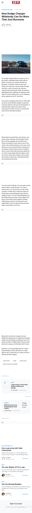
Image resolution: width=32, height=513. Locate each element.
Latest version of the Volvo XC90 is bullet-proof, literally (19, 386)
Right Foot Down (16, 504)
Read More (25, 458)
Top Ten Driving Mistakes (11, 484)
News (11, 9)
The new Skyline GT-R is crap (13, 467)
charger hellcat (6, 360)
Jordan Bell (8, 24)
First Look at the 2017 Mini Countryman (12, 449)
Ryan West (8, 457)
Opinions (6, 402)
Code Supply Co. (22, 507)
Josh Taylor (8, 474)
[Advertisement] (16, 44)
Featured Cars (5, 9)
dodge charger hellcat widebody (10, 364)
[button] (2, 2)
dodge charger (23, 360)
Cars (3, 445)
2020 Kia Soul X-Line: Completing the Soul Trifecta (10, 406)
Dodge (14, 360)
